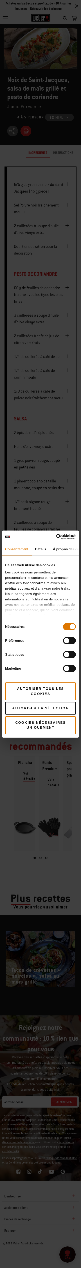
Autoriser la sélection (40, 708)
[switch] (69, 640)
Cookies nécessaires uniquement (40, 725)
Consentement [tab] (16, 549)
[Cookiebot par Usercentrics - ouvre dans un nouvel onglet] (57, 537)
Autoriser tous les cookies (40, 691)
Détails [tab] (40, 549)
